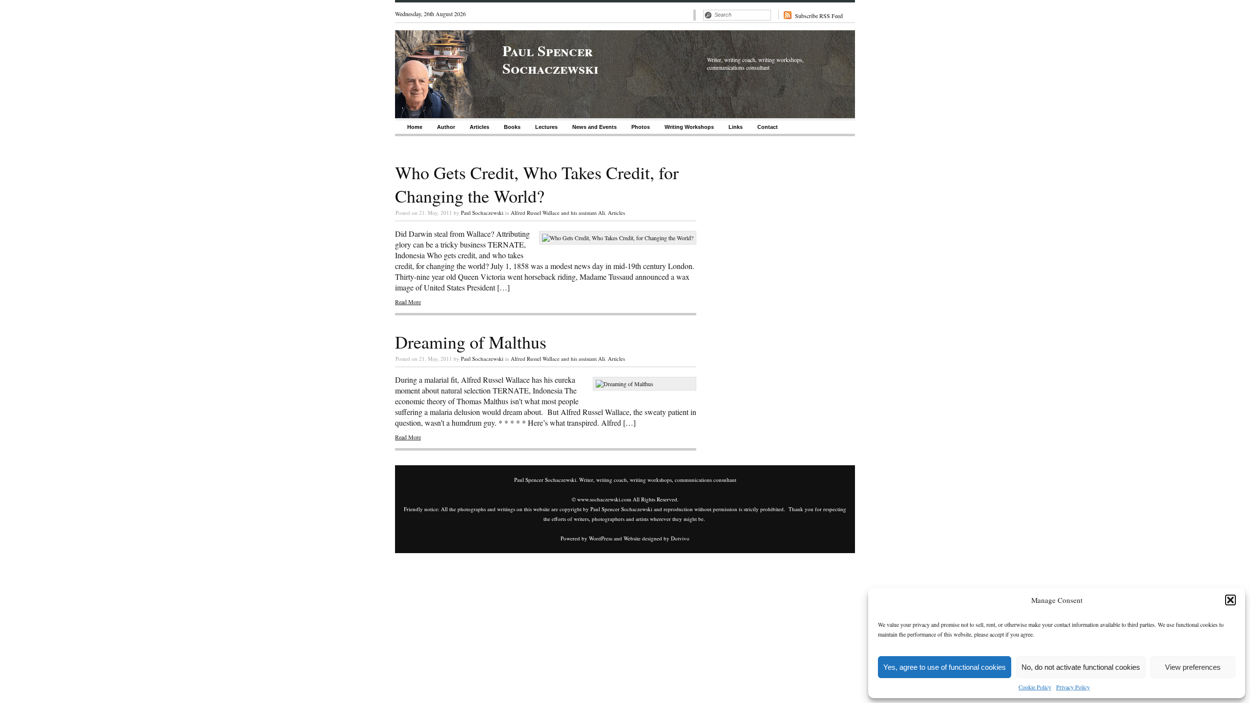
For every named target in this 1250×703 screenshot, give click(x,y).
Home (414, 127)
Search (708, 15)
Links (736, 127)
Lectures (546, 127)
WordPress (600, 538)
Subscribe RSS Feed (819, 16)
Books (512, 127)
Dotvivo (680, 538)
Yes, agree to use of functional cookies (944, 667)
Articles (479, 127)
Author (446, 127)
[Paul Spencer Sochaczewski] (435, 116)
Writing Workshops (689, 127)
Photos (640, 127)
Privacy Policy (1073, 687)
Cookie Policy (1035, 687)
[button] (1230, 600)
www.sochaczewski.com (604, 499)
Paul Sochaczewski (482, 212)
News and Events (594, 127)
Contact (767, 127)
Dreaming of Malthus (470, 341)
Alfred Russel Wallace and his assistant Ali (558, 212)
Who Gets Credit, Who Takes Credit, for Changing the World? (537, 184)
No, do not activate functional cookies (1080, 667)
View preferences (1193, 667)
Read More (408, 302)
